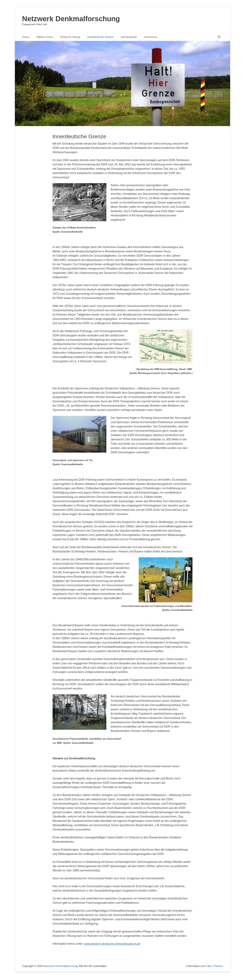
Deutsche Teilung (70, 36)
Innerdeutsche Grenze (100, 36)
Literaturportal (129, 36)
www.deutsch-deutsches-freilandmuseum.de (112, 943)
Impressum (150, 36)
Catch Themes (214, 966)
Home (25, 36)
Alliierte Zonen (44, 36)
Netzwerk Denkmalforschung (71, 19)
